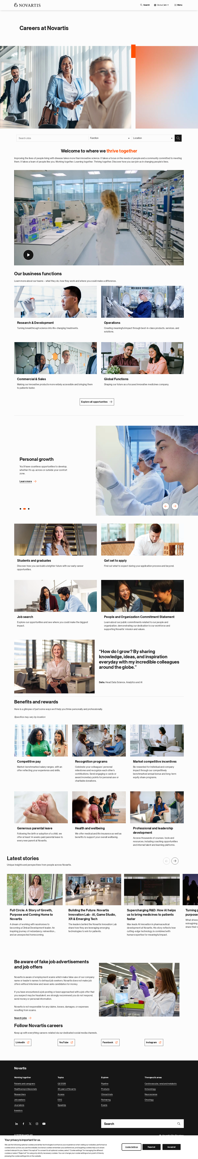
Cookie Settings (131, 1147)
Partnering (106, 1099)
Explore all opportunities (94, 402)
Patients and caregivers (24, 1083)
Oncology (149, 1099)
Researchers (20, 1094)
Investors (18, 1110)
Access (61, 1094)
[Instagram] (37, 1123)
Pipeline (104, 1083)
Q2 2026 (62, 1083)
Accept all (171, 1147)
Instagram (151, 1042)
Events (104, 1105)
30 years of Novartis (67, 1089)
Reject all (151, 1147)
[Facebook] (23, 1123)
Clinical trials (107, 1094)
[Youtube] (43, 1123)
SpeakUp (62, 1105)
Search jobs (20, 1018)
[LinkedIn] (16, 1123)
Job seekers (19, 1099)
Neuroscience (151, 1094)
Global (162, 5)
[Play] (28, 255)
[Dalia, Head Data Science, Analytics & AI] (54, 666)
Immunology (150, 1089)
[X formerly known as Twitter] (30, 1123)
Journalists (19, 1105)
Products (105, 1089)
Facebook (108, 1042)
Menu (179, 5)
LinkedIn (20, 1042)
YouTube (64, 1042)
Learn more (26, 481)
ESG (60, 1099)
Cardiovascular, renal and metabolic (161, 1083)
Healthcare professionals (25, 1089)
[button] (165, 506)
